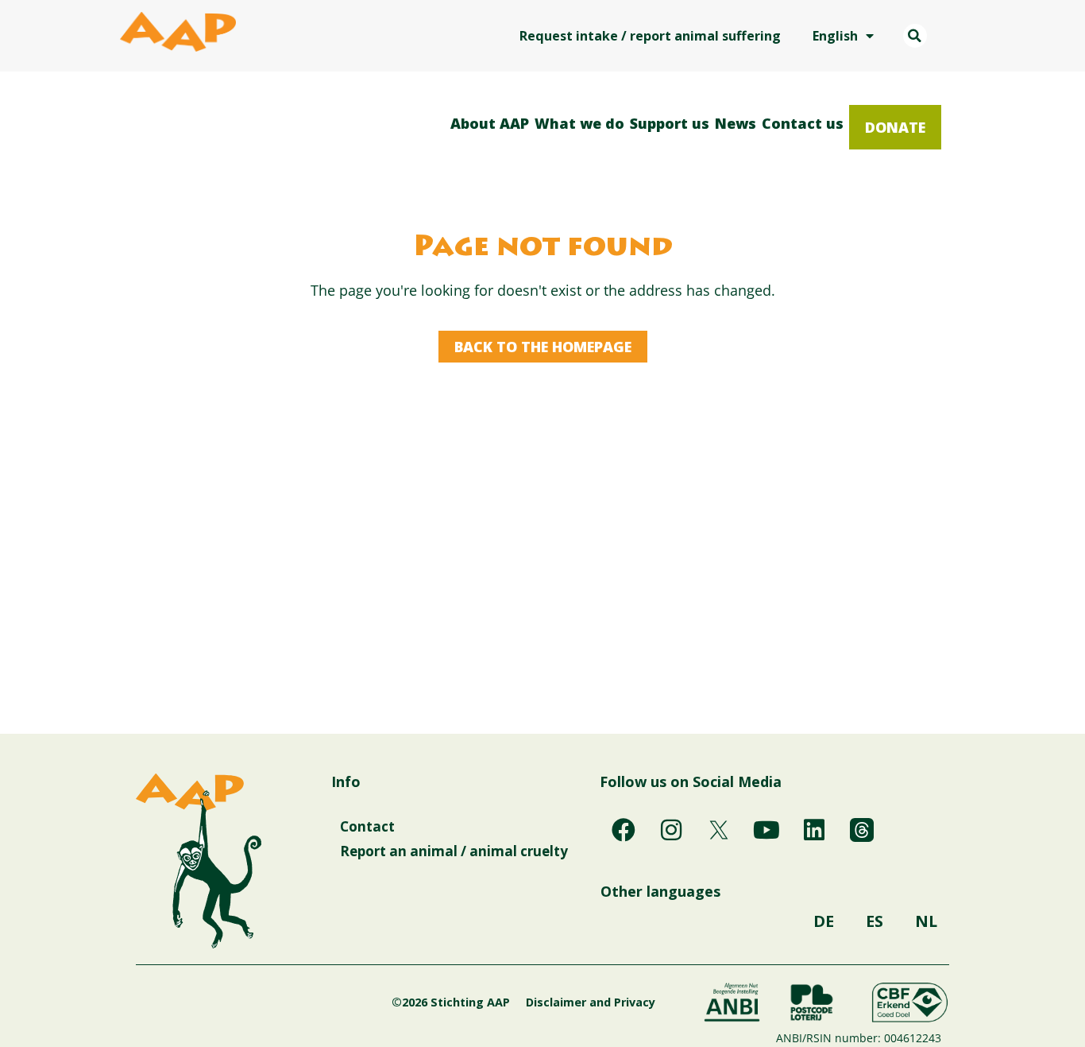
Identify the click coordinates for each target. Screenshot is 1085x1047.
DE (823, 921)
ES (874, 921)
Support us (669, 123)
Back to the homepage (542, 346)
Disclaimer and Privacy (590, 1002)
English (835, 36)
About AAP (489, 123)
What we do (579, 123)
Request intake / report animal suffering (650, 36)
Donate (895, 127)
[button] (915, 36)
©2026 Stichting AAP (451, 1002)
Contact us (803, 123)
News (735, 123)
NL (926, 921)
